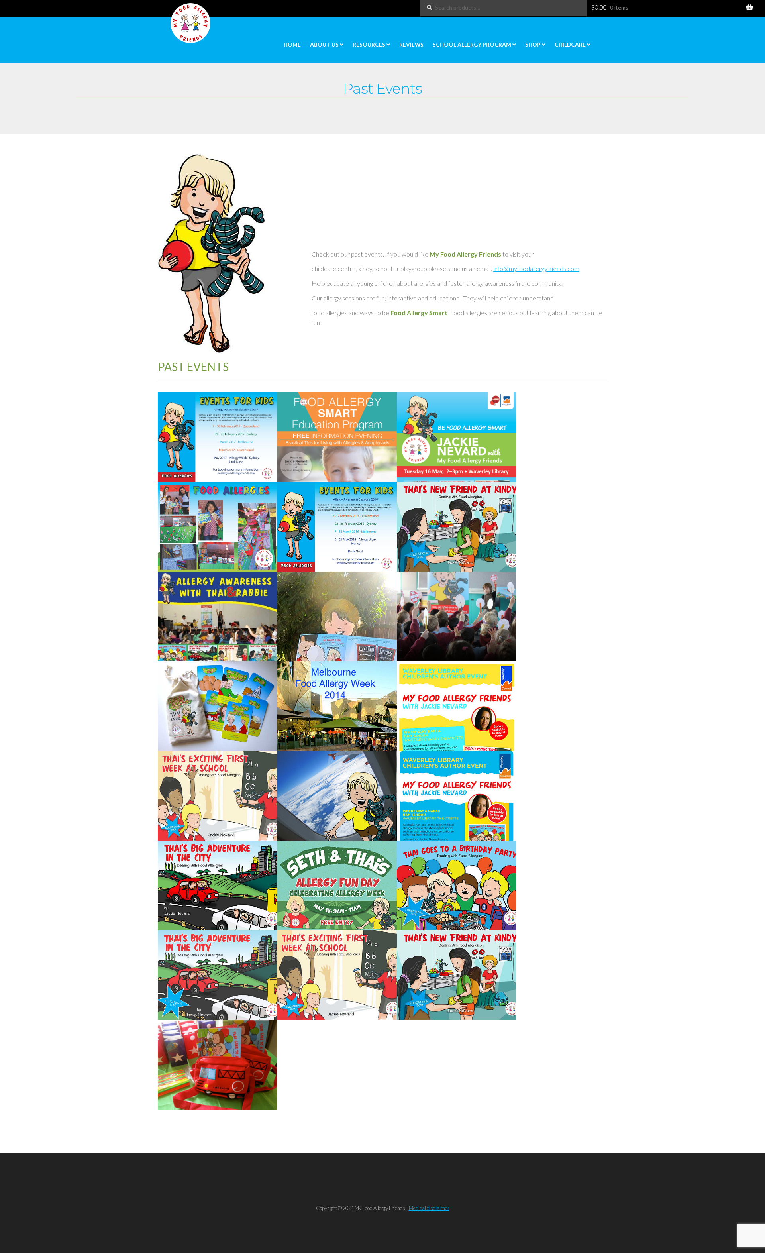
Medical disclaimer (429, 1208)
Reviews (411, 44)
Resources (369, 44)
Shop (533, 44)
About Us (324, 44)
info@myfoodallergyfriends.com (536, 268)
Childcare (570, 44)
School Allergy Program (472, 44)
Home (292, 44)
